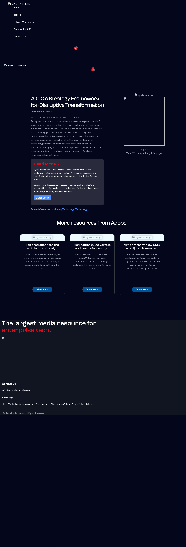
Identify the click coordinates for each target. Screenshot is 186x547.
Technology (81, 209)
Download (42, 197)
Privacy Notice (55, 188)
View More (42, 289)
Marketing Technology (63, 209)
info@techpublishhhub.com (16, 390)
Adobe (48, 111)
